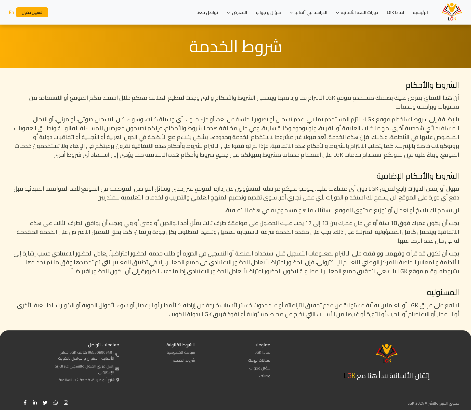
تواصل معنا (207, 12)
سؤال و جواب (268, 12)
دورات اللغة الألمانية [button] (359, 12)
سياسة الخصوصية (181, 352)
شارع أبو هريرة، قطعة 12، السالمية (87, 380)
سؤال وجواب (259, 368)
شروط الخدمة (184, 360)
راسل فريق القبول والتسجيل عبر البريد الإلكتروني (84, 369)
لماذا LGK (395, 12)
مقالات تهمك (259, 360)
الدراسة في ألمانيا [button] (310, 12)
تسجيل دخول (32, 12)
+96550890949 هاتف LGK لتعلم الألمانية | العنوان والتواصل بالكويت (86, 355)
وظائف (264, 376)
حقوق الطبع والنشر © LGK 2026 (433, 403)
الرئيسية (420, 12)
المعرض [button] (239, 12)
